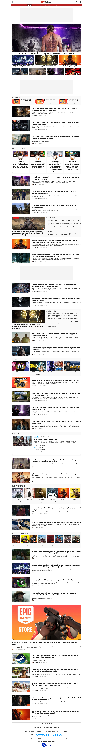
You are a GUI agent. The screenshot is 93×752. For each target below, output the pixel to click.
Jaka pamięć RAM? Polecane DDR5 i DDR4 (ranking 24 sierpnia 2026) (62, 313)
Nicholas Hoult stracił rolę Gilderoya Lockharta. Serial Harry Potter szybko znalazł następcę (46, 511)
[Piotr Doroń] (13, 50)
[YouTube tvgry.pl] (53, 735)
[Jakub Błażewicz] (13, 63)
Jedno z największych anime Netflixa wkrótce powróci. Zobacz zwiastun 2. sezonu (46, 525)
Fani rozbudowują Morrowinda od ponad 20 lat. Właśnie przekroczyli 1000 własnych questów (46, 209)
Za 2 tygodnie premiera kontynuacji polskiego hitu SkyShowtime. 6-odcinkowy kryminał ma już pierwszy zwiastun (46, 140)
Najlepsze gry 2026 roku (40, 731)
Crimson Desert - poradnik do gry (67, 540)
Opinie (53, 5)
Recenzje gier (63, 218)
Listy (45, 5)
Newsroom (34, 5)
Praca (62, 738)
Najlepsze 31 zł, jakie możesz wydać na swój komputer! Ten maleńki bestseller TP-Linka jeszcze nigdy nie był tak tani (69, 101)
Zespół (59, 738)
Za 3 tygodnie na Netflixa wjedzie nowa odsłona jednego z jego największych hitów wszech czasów (46, 425)
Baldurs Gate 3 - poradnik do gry (59, 540)
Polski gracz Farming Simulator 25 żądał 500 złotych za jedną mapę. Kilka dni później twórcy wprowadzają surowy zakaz (46, 673)
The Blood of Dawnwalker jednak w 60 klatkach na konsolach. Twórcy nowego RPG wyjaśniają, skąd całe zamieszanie (46, 715)
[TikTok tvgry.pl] (55, 735)
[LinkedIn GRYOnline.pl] (46, 735)
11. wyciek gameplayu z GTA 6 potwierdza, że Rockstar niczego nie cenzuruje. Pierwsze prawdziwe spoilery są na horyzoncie (46, 687)
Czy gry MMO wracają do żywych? (55, 366)
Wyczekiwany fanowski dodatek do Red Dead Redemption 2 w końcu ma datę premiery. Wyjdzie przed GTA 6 (73, 72)
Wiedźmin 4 (59, 731)
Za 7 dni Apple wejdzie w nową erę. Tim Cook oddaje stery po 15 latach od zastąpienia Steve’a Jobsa (46, 195)
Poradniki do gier (46, 434)
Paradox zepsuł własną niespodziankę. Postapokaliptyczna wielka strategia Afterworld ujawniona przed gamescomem (37, 72)
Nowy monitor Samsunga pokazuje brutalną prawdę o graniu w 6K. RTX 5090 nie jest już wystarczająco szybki (46, 397)
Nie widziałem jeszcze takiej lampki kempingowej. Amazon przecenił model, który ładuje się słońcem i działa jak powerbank (46, 101)
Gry (38, 5)
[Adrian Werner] (13, 73)
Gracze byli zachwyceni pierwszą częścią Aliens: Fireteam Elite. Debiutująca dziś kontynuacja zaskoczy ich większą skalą (46, 112)
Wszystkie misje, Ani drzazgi (40, 451)
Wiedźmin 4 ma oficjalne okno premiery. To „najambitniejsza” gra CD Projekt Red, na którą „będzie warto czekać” (46, 701)
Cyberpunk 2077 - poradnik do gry (25, 540)
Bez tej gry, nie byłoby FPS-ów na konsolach (72, 367)
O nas (24, 738)
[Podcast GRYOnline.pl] (45, 735)
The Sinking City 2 (17, 495)
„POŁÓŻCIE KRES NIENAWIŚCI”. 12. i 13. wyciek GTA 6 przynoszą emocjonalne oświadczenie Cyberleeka (46, 39)
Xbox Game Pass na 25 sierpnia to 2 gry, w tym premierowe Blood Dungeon (46, 583)
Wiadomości (38, 728)
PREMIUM (29, 5)
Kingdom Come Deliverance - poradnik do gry (33, 541)
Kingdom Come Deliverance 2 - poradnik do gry (76, 541)
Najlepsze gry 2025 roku (51, 731)
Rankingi (41, 5)
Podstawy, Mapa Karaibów (40, 449)
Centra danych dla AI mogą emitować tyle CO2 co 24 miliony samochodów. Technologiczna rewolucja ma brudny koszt (46, 288)
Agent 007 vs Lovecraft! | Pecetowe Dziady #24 (20, 367)
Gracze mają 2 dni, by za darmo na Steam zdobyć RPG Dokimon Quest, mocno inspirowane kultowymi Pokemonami (46, 659)
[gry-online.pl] (46, 2)
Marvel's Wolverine (75, 495)
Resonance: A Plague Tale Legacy (40, 495)
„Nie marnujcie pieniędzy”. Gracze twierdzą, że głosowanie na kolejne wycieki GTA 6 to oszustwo (46, 477)
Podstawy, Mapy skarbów (40, 445)
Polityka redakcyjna (34, 738)
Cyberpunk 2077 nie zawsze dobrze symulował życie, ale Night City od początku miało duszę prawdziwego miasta (72, 161)
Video (61, 5)
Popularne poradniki (46, 534)
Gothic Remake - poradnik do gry (16, 540)
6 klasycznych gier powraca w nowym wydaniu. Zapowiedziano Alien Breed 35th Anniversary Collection (46, 302)
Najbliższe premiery (66, 731)
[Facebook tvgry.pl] (61, 735)
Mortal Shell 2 (29, 495)
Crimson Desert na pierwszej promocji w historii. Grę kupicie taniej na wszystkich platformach (20, 72)
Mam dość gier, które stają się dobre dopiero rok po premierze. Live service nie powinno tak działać (38, 161)
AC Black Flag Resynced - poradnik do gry (46, 445)
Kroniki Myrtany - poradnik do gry (50, 540)
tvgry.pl (46, 360)
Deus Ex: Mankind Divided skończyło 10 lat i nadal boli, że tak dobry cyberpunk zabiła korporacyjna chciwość (46, 61)
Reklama (55, 738)
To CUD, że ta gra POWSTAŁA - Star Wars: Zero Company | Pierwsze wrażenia (38, 368)
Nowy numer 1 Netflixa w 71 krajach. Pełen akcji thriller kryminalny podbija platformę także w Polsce (46, 337)
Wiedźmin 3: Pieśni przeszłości (29, 731)
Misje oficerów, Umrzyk (39, 447)
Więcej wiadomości (46, 724)
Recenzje (49, 5)
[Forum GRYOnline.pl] (48, 735)
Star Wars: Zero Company (52, 495)
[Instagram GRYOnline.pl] (39, 735)
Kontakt (65, 738)
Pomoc (69, 738)
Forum (64, 5)
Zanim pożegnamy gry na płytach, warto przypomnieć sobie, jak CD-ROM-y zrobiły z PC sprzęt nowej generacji (20, 161)
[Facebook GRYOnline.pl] (37, 735)
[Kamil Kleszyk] (66, 73)
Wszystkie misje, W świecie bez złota (42, 452)
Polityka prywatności (42, 738)
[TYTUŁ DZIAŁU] (46, 486)
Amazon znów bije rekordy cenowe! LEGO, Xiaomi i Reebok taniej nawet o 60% (23, 101)
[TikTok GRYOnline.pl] (43, 735)
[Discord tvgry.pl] (59, 735)
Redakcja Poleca (46, 149)
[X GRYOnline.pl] (41, 735)
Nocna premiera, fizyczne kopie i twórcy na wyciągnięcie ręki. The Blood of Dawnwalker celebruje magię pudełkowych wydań (70, 61)
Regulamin (28, 738)
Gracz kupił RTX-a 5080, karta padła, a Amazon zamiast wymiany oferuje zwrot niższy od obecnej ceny (46, 126)
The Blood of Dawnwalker (63, 495)
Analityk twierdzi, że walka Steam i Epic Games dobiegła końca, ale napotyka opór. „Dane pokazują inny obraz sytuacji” (46, 628)
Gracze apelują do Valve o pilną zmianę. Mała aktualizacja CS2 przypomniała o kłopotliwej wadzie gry (55, 72)
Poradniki (57, 5)
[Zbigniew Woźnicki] (36, 63)
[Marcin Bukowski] (60, 63)
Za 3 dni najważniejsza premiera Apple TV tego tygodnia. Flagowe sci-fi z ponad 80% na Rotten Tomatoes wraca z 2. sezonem (46, 258)
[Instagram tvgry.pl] (57, 735)
